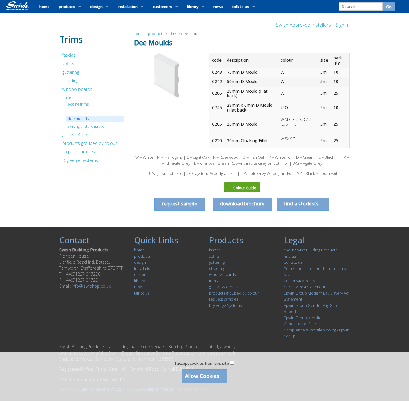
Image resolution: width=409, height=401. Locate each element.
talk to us (240, 6)
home (44, 6)
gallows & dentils (78, 134)
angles (73, 111)
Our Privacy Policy (299, 280)
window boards (77, 89)
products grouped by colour (89, 143)
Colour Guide (244, 187)
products (67, 6)
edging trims (78, 104)
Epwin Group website (303, 317)
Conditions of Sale (300, 323)
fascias (68, 55)
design (96, 6)
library (193, 6)
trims (67, 97)
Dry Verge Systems (80, 160)
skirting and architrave (86, 126)
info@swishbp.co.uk (91, 286)
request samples (78, 151)
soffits (68, 63)
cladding (70, 80)
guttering (70, 72)
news (218, 6)
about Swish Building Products (310, 250)
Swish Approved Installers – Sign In (313, 25)
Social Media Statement (304, 286)
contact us (293, 262)
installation (128, 6)
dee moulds (78, 118)
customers (162, 6)
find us (290, 256)
